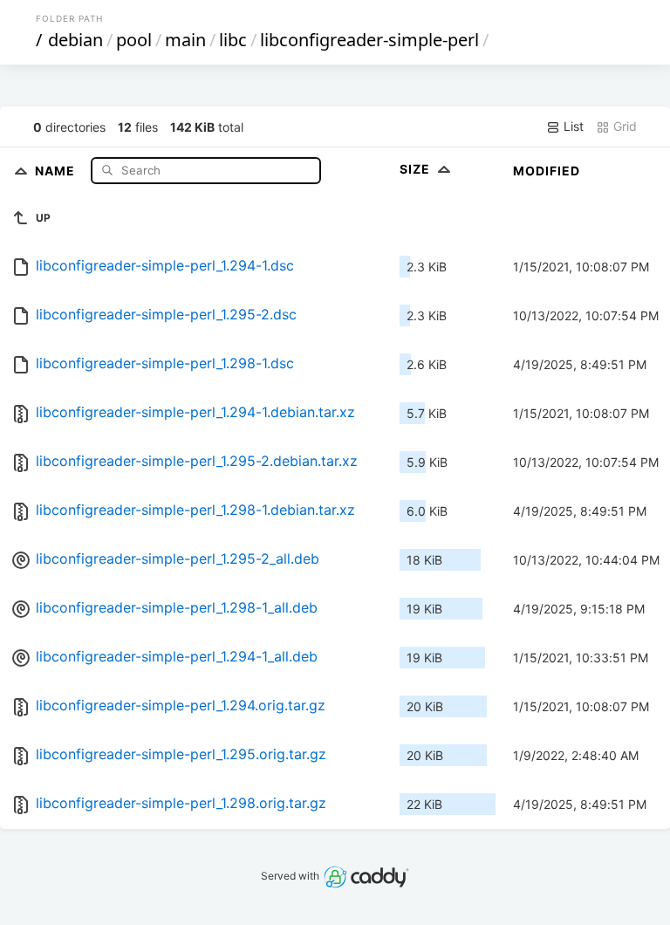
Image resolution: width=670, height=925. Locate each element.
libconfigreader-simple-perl (369, 39)
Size (417, 168)
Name (57, 169)
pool (134, 39)
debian (75, 39)
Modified (546, 170)
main (185, 39)
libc (233, 39)
